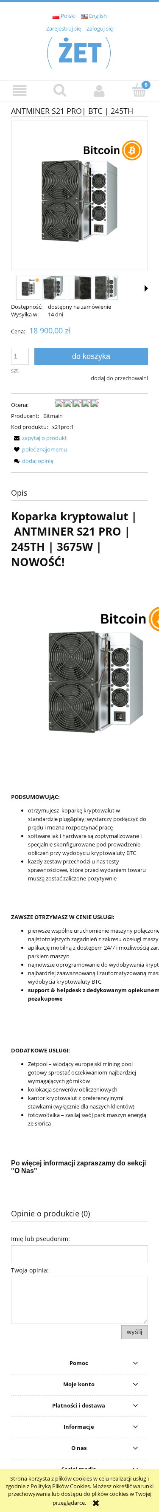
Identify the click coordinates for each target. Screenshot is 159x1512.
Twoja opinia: (30, 1270)
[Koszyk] (139, 90)
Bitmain (53, 416)
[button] (20, 91)
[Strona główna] (79, 51)
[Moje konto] (100, 91)
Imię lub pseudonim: (40, 1239)
